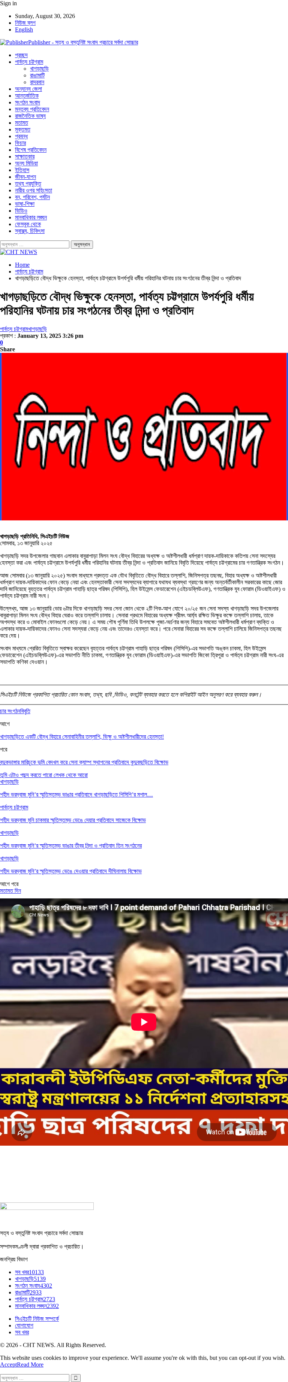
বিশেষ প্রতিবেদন (30, 150)
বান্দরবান (37, 82)
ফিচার (20, 143)
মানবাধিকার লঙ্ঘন (31, 217)
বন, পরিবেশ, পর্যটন (32, 197)
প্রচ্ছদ (21, 55)
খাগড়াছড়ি (39, 68)
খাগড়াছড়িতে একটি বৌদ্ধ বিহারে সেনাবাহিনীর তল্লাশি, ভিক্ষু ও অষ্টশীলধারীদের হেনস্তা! (82, 736)
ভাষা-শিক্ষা (24, 204)
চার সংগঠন (10, 711)
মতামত (21, 122)
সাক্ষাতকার (24, 156)
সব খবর (29, 1272)
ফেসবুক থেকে (28, 224)
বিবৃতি (25, 711)
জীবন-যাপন (25, 177)
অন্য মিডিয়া (26, 163)
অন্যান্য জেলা (28, 89)
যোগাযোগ (24, 1325)
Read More (30, 1364)
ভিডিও (21, 210)
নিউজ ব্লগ (25, 23)
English (24, 29)
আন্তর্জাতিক (27, 95)
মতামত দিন (10, 891)
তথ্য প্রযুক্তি (28, 183)
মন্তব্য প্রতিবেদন (32, 109)
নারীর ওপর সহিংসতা (33, 190)
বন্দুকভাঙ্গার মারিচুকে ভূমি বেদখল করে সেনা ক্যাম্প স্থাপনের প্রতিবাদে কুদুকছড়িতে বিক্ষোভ (84, 762)
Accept (8, 1364)
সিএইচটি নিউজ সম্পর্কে (37, 1318)
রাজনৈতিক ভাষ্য (30, 116)
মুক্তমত (22, 129)
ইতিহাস (22, 170)
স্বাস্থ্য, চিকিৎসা (30, 231)
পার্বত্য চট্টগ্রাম (29, 62)
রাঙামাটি (37, 75)
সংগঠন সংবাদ (27, 102)
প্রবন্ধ (21, 136)
